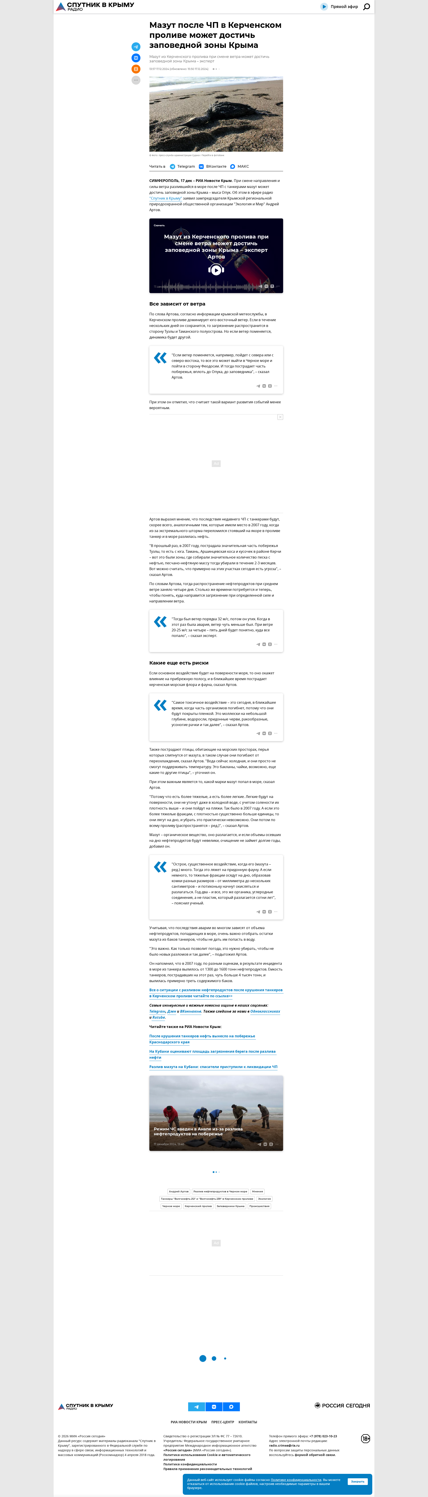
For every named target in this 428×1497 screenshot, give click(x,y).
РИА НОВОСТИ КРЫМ (189, 1422)
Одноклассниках (265, 1012)
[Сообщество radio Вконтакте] (214, 1406)
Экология (264, 1198)
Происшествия (259, 1206)
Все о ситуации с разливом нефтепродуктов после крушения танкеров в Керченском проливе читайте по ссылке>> (216, 993)
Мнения (257, 1191)
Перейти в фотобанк (213, 155)
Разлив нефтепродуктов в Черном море (220, 1191)
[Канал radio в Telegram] (196, 1406)
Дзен (171, 1012)
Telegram (157, 1012)
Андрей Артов (179, 1191)
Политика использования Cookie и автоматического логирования (207, 1457)
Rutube (158, 1018)
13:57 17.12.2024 (159, 69)
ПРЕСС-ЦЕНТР (222, 1422)
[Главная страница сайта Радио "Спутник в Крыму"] (95, 6)
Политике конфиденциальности (296, 1480)
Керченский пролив (198, 1206)
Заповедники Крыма (231, 1206)
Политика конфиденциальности (190, 1464)
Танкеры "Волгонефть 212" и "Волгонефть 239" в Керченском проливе (207, 1198)
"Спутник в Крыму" (165, 198)
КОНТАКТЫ (248, 1422)
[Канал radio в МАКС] (231, 1406)
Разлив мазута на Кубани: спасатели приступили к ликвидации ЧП (213, 1067)
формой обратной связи (315, 1455)
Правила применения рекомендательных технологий (207, 1469)
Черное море (171, 1206)
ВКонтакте (190, 1012)
